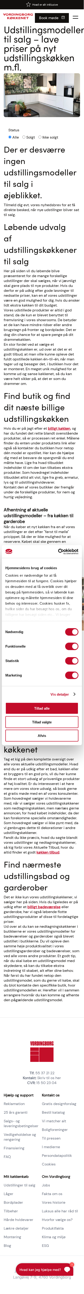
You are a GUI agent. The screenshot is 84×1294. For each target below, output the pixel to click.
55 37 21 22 (44, 1073)
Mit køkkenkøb (16, 1176)
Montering (12, 1237)
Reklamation (14, 1103)
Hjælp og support (19, 1095)
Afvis (42, 736)
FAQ (7, 1156)
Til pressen (51, 1138)
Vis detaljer (59, 694)
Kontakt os (51, 1095)
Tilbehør (11, 1211)
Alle (15, 137)
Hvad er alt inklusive (45, 5)
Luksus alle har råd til (60, 1211)
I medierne (51, 1146)
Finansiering (14, 1148)
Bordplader (13, 1202)
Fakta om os (52, 1193)
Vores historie (53, 1202)
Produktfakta (53, 1228)
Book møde (48, 17)
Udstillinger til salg (19, 1185)
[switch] (71, 646)
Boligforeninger (55, 1129)
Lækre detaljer (16, 1228)
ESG (45, 1245)
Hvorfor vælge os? (57, 1219)
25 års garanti (15, 1112)
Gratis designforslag (59, 1103)
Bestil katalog (53, 1112)
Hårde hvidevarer (18, 1219)
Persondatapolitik (57, 1155)
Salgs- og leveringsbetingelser (21, 1123)
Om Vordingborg (56, 1176)
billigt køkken (59, 428)
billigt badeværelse (43, 906)
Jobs (46, 1185)
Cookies (49, 1164)
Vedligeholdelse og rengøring (20, 1137)
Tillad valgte (42, 722)
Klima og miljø (54, 1237)
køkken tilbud (48, 852)
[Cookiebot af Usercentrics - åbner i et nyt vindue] (59, 551)
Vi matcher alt (54, 1121)
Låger (8, 1193)
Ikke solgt (50, 137)
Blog (7, 1245)
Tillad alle (42, 708)
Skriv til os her (49, 1077)
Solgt (30, 137)
